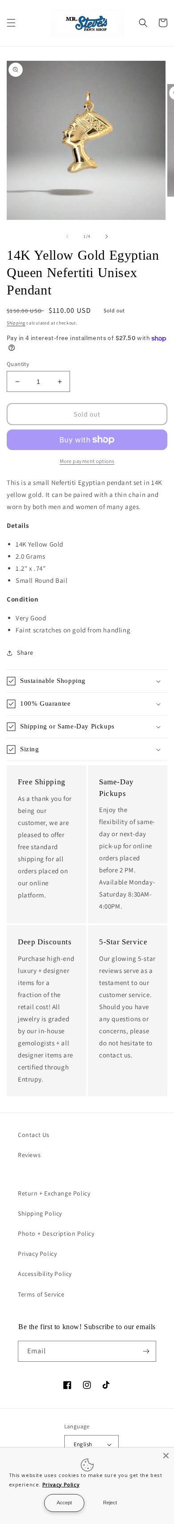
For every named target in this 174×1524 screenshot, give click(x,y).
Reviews (29, 1155)
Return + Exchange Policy (54, 1193)
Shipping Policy (40, 1213)
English (83, 1444)
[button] (11, 23)
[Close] (166, 1455)
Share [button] (25, 652)
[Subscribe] (146, 1351)
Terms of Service (41, 1294)
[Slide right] (106, 236)
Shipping (16, 323)
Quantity (18, 364)
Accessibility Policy (45, 1274)
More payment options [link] (87, 461)
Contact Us (34, 1135)
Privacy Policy (37, 1254)
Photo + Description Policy (56, 1233)
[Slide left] (67, 236)
